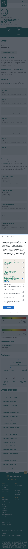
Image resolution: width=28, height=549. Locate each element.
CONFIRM (8, 307)
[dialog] (14, 274)
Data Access (14, 312)
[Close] (25, 237)
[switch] (23, 262)
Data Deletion (6, 312)
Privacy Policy (21, 312)
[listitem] (14, 260)
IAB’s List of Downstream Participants (15, 256)
